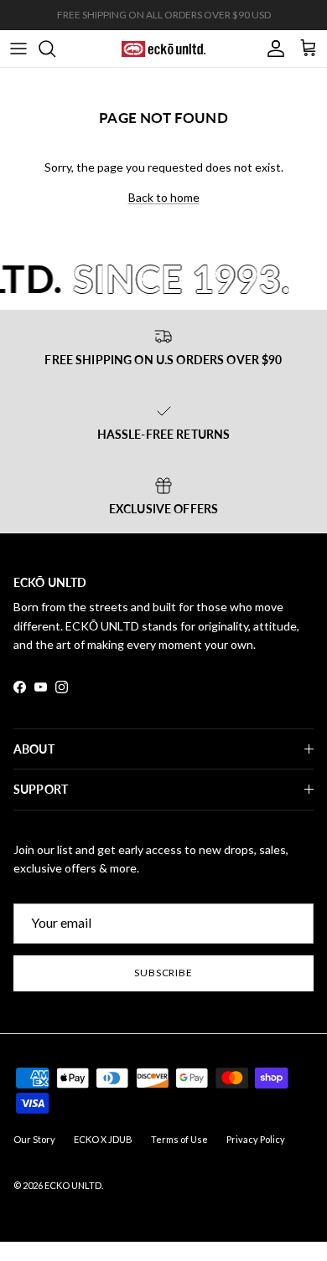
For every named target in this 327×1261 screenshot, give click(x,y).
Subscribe (164, 972)
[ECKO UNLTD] (163, 48)
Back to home (164, 197)
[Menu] (18, 48)
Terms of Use (179, 1139)
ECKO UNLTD (72, 1185)
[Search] (55, 48)
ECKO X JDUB (103, 1139)
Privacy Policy (255, 1139)
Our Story (34, 1139)
